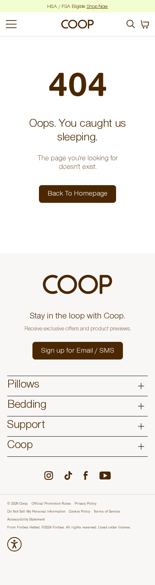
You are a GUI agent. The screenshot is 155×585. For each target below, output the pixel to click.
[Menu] (30, 24)
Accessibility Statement (26, 520)
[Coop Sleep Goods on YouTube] (105, 476)
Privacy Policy (85, 504)
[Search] (131, 24)
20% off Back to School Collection (77, 7)
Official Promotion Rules (51, 504)
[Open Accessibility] (14, 544)
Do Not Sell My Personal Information (36, 512)
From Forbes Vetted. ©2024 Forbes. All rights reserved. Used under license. (68, 528)
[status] (145, 24)
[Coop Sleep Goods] (77, 24)
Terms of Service (107, 512)
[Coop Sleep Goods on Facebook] (86, 475)
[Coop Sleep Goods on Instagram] (48, 475)
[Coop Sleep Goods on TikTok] (68, 475)
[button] (77, 351)
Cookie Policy (79, 512)
